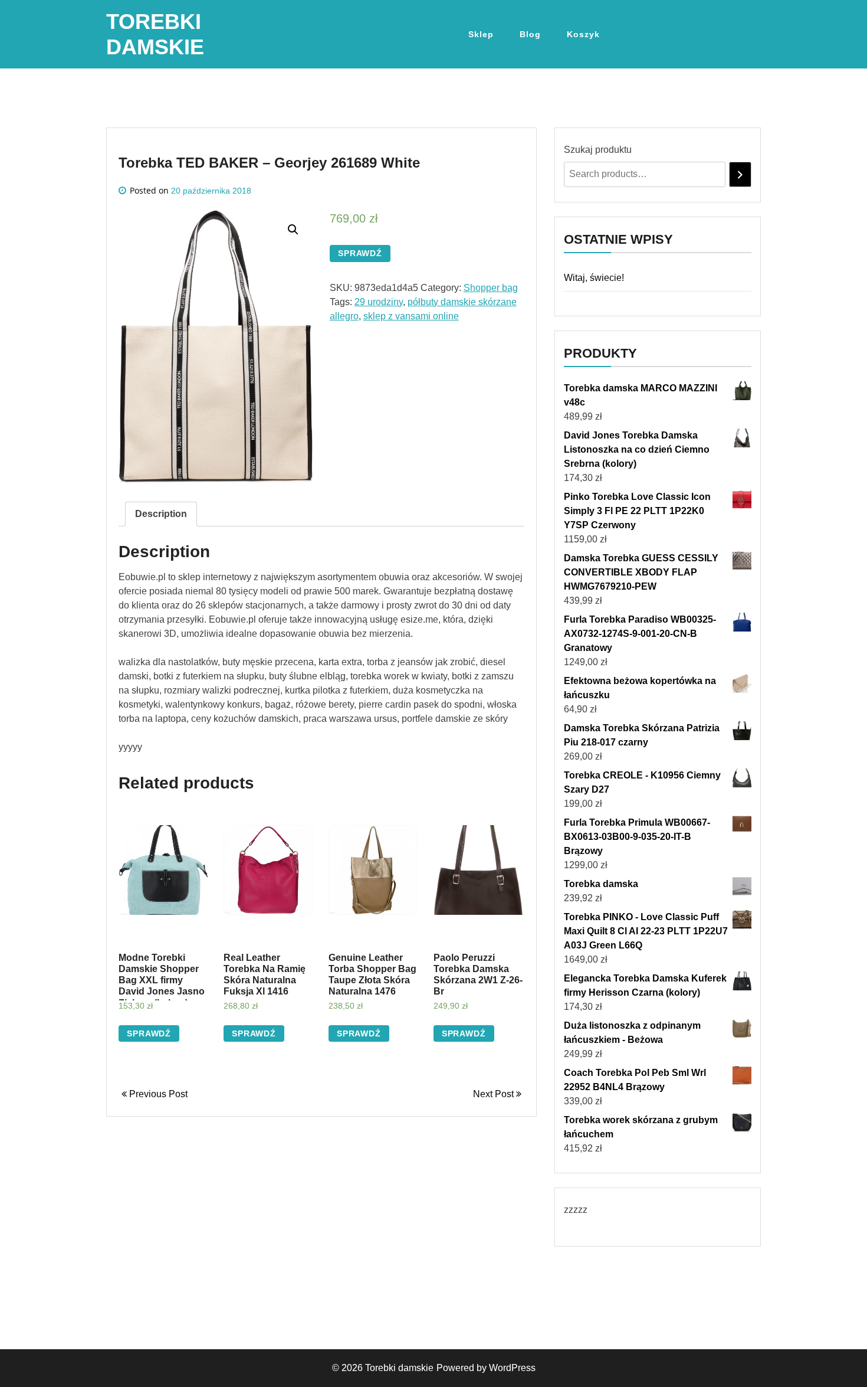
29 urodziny (378, 302)
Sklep (481, 34)
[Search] (740, 174)
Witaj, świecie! (594, 278)
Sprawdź (360, 253)
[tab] (161, 514)
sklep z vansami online (411, 316)
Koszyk (583, 34)
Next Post (494, 1094)
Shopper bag (491, 288)
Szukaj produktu (598, 150)
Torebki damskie (399, 1368)
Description (161, 514)
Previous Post (157, 1094)
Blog (530, 34)
